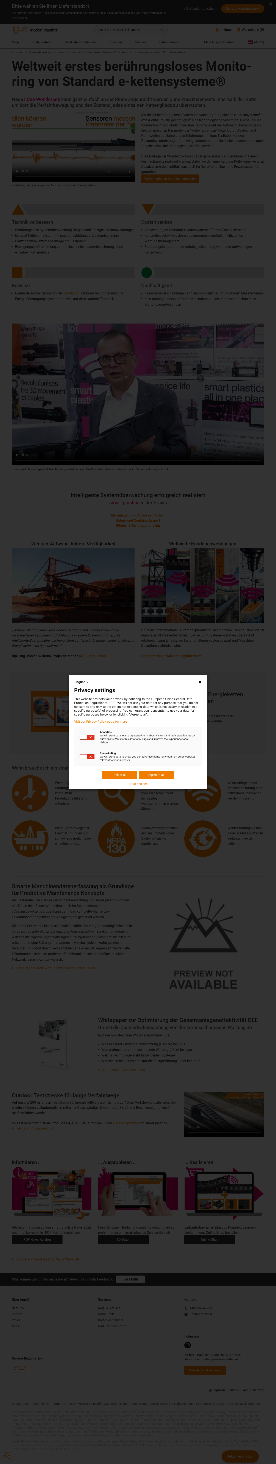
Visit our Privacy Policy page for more (100, 721)
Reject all (119, 774)
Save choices (138, 784)
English (80, 682)
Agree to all (156, 774)
